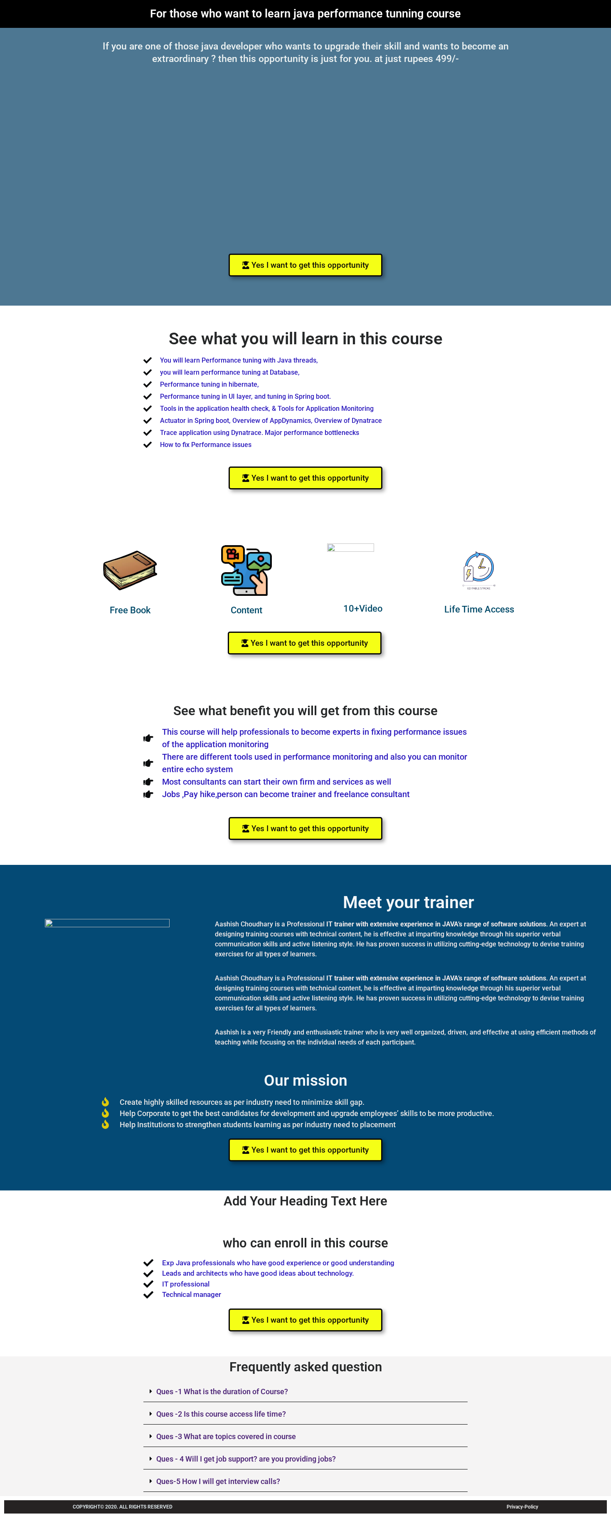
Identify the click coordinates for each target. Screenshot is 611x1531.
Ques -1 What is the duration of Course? (222, 1391)
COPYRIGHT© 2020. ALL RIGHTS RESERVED (122, 1507)
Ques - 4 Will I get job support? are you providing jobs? (246, 1458)
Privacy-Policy (522, 1507)
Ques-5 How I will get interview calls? (218, 1481)
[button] (305, 1320)
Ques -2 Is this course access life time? (221, 1414)
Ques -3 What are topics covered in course (226, 1436)
